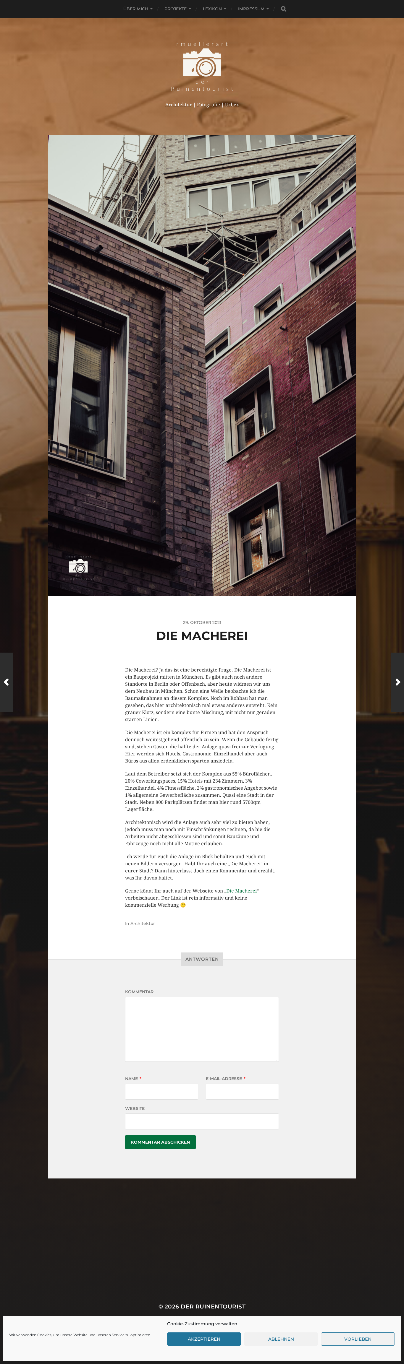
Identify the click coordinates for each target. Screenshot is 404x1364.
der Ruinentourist (213, 1306)
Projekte (175, 9)
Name (133, 1078)
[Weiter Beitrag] (397, 682)
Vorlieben (357, 1339)
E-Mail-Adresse (225, 1078)
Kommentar (139, 991)
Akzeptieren (204, 1339)
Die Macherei (241, 891)
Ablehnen (281, 1339)
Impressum (251, 9)
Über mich (135, 9)
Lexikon (212, 9)
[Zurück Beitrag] (6, 682)
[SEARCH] (284, 9)
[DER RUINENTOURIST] (202, 66)
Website (135, 1108)
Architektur (142, 923)
